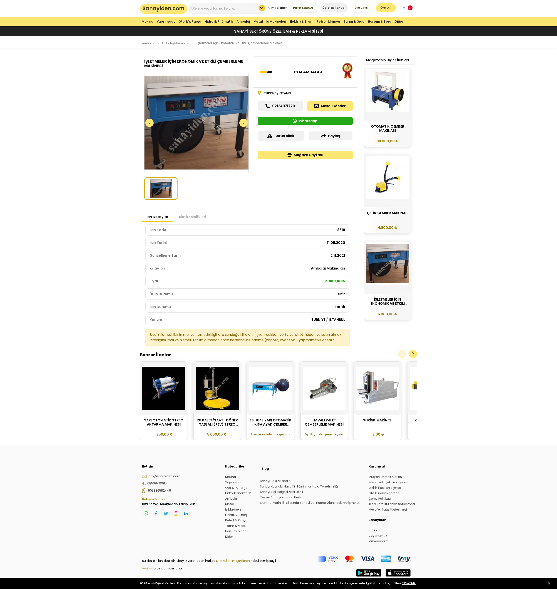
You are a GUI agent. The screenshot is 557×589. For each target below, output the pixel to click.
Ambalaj (243, 21)
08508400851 (157, 483)
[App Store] (398, 577)
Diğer (399, 21)
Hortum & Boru (379, 21)
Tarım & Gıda (354, 21)
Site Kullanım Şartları (231, 561)
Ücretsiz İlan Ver (334, 8)
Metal (258, 21)
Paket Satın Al (303, 8)
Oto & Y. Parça (189, 21)
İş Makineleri (276, 21)
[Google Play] (368, 577)
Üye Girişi (360, 8)
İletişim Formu (153, 499)
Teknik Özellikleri (191, 216)
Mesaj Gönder (333, 105)
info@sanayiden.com (164, 476)
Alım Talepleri (277, 8)
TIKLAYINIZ (409, 583)
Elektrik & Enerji (301, 21)
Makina (147, 21)
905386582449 (159, 490)
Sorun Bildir (285, 135)
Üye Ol (385, 8)
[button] (244, 123)
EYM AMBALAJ (308, 72)
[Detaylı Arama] (261, 8)
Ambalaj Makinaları (175, 43)
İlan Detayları (157, 216)
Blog (265, 468)
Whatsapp (308, 120)
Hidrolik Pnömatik (219, 21)
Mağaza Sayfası (308, 154)
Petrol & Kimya (328, 21)
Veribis (147, 568)
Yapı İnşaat (166, 21)
